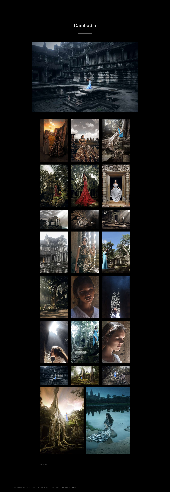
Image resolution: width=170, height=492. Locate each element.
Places (44, 464)
